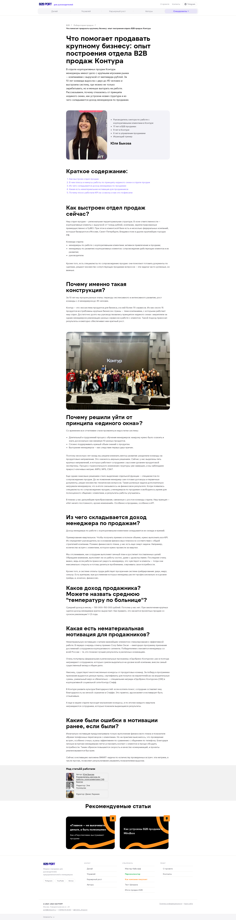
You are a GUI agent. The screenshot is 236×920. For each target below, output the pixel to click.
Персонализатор (132, 874)
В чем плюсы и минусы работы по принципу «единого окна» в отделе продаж (109, 182)
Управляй (86, 11)
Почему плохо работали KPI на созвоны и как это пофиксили (100, 192)
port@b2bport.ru (49, 910)
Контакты (176, 4)
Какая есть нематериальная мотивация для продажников (98, 189)
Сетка (71, 881)
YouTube (60, 881)
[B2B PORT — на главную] (45, 4)
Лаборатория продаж (83, 25)
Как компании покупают (136, 879)
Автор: (90, 778)
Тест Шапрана (131, 884)
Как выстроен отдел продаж (84, 179)
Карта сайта (188, 903)
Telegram (191, 4)
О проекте (164, 4)
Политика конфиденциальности (170, 903)
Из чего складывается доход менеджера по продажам (97, 185)
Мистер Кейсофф (133, 868)
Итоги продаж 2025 (134, 890)
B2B (68, 25)
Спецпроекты (180, 11)
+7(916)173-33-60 (64, 910)
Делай (54, 11)
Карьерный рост (117, 11)
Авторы (149, 11)
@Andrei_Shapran (80, 910)
